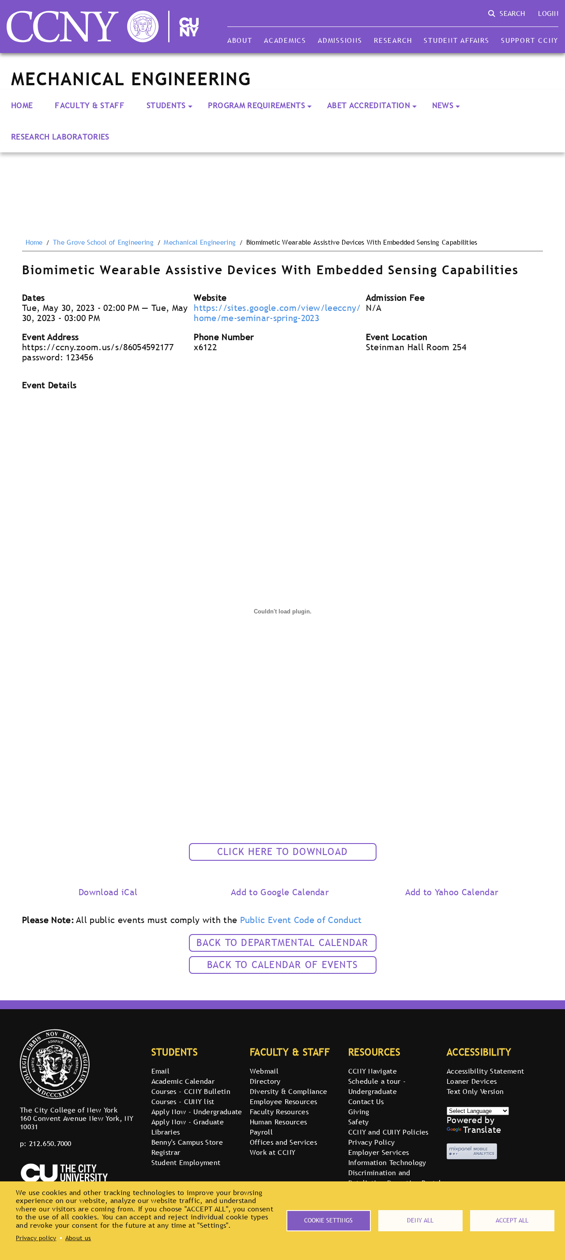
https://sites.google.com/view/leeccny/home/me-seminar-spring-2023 (277, 313)
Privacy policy (36, 1238)
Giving (358, 1111)
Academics (285, 40)
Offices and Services (283, 1142)
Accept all (512, 1220)
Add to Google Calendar (280, 892)
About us (78, 1238)
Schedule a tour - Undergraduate (377, 1086)
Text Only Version (475, 1091)
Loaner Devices (472, 1081)
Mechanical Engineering (200, 242)
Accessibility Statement (485, 1071)
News (442, 105)
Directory (265, 1081)
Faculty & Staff (89, 105)
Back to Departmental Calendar (282, 943)
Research (393, 40)
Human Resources (278, 1122)
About (239, 40)
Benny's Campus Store (187, 1142)
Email (160, 1071)
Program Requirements (256, 105)
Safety (358, 1122)
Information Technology (387, 1162)
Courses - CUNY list (183, 1101)
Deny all (420, 1220)
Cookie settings (328, 1220)
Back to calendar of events (282, 965)
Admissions (340, 40)
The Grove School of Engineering (103, 242)
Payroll (261, 1132)
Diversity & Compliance (289, 1091)
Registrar (166, 1152)
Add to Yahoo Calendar (452, 892)
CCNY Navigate (372, 1071)
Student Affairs (456, 40)
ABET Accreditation (368, 105)
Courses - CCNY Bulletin (190, 1091)
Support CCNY (529, 40)
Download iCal (108, 892)
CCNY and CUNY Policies (388, 1132)
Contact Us (366, 1101)
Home (22, 105)
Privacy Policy (371, 1142)
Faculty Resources (279, 1111)
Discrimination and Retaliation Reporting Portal (394, 1178)
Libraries (165, 1132)
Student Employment (186, 1162)
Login (548, 13)
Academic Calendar (183, 1081)
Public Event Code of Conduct (301, 920)
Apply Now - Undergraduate (196, 1111)
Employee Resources (283, 1101)
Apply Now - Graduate (187, 1122)
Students (166, 105)
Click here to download (282, 852)
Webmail (264, 1071)
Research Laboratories (60, 137)
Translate (482, 1129)
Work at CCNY (273, 1152)
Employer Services (378, 1152)
